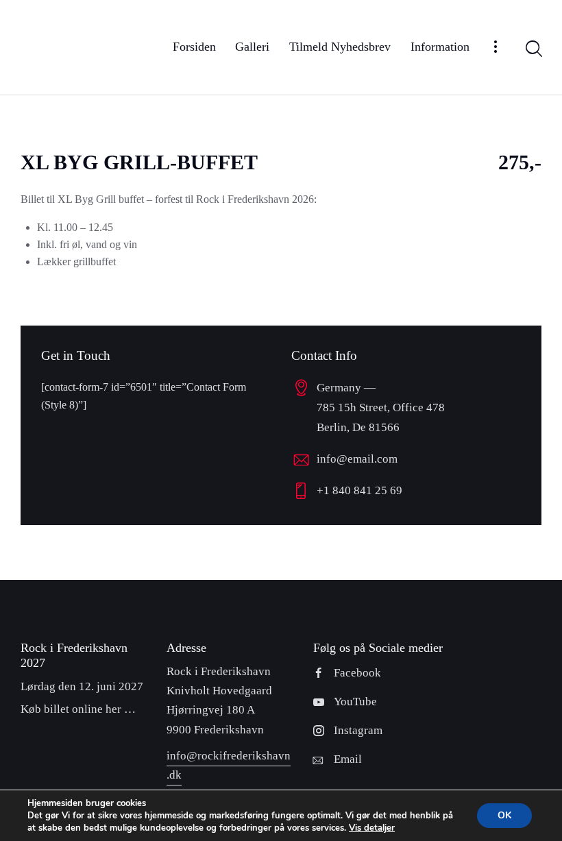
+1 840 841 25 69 (359, 490)
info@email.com (357, 458)
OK (504, 815)
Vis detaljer (372, 828)
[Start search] (532, 50)
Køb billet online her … (78, 709)
